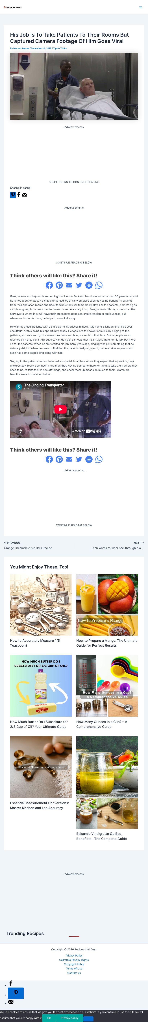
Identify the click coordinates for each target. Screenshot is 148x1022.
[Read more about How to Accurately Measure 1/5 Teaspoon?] (41, 604)
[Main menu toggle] (140, 7)
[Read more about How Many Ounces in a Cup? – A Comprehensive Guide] (107, 685)
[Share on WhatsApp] (99, 285)
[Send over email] (24, 196)
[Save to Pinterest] (13, 195)
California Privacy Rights (74, 960)
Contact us (74, 973)
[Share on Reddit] (89, 285)
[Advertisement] (74, 154)
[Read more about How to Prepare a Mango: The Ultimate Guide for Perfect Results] (107, 604)
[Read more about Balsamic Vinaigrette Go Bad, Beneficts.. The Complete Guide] (107, 782)
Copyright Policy (74, 964)
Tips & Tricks (60, 48)
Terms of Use (74, 968)
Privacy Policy (74, 955)
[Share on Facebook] (19, 196)
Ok (49, 1018)
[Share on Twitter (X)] (79, 285)
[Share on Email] (69, 285)
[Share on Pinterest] (59, 285)
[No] (88, 1018)
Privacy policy (69, 1018)
